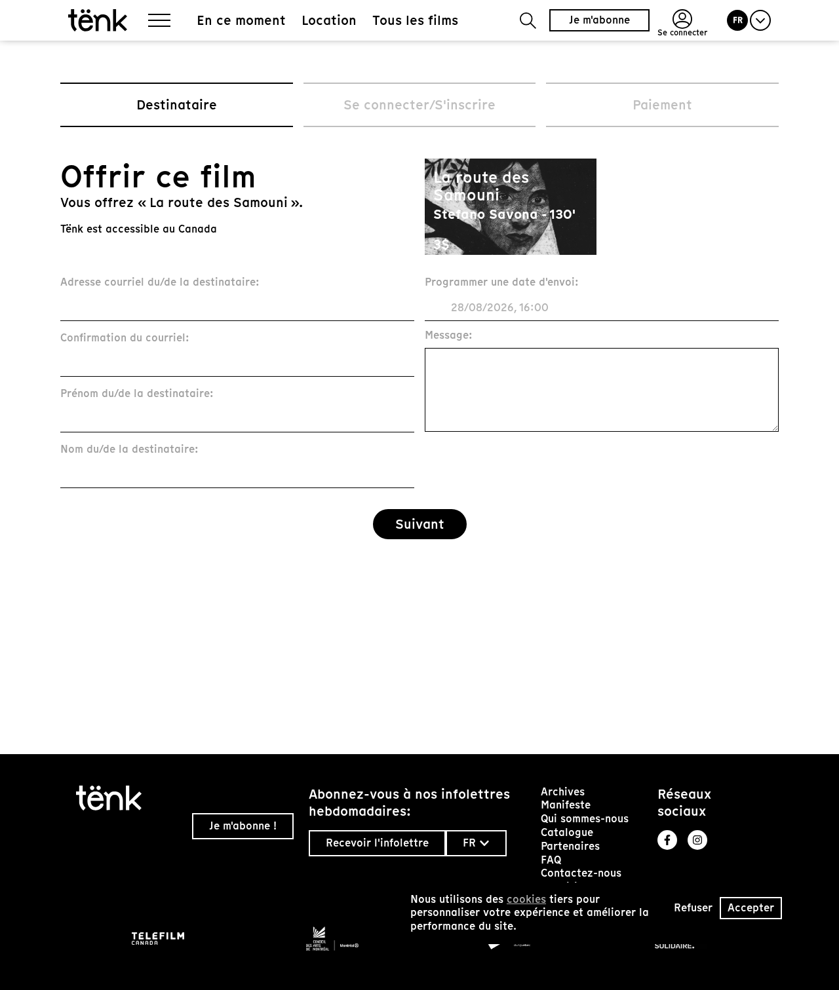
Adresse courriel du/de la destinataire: (160, 283)
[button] (528, 20)
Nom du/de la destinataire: (129, 450)
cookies (526, 899)
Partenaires (570, 846)
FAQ (551, 859)
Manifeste (566, 804)
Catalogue (567, 832)
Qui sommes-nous (585, 818)
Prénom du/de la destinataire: (137, 394)
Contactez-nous (581, 873)
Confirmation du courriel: (124, 338)
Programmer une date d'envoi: (502, 283)
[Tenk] (129, 798)
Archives (563, 791)
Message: (449, 336)
